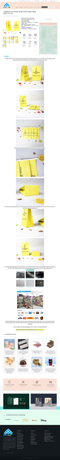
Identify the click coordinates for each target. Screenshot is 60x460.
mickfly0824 (47, 439)
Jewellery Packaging (20, 436)
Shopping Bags (33, 439)
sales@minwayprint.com (49, 436)
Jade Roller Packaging (20, 442)
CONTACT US (39, 7)
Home (14, 7)
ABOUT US (30, 7)
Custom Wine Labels (20, 448)
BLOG (34, 7)
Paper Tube (32, 433)
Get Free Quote (44, 7)
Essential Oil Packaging (20, 445)
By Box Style (25, 7)
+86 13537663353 (51, 7)
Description (6, 56)
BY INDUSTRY (19, 7)
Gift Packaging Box (40, 329)
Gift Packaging (19, 433)
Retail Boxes (32, 436)
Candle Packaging (19, 439)
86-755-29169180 (47, 433)
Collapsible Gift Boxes (34, 442)
